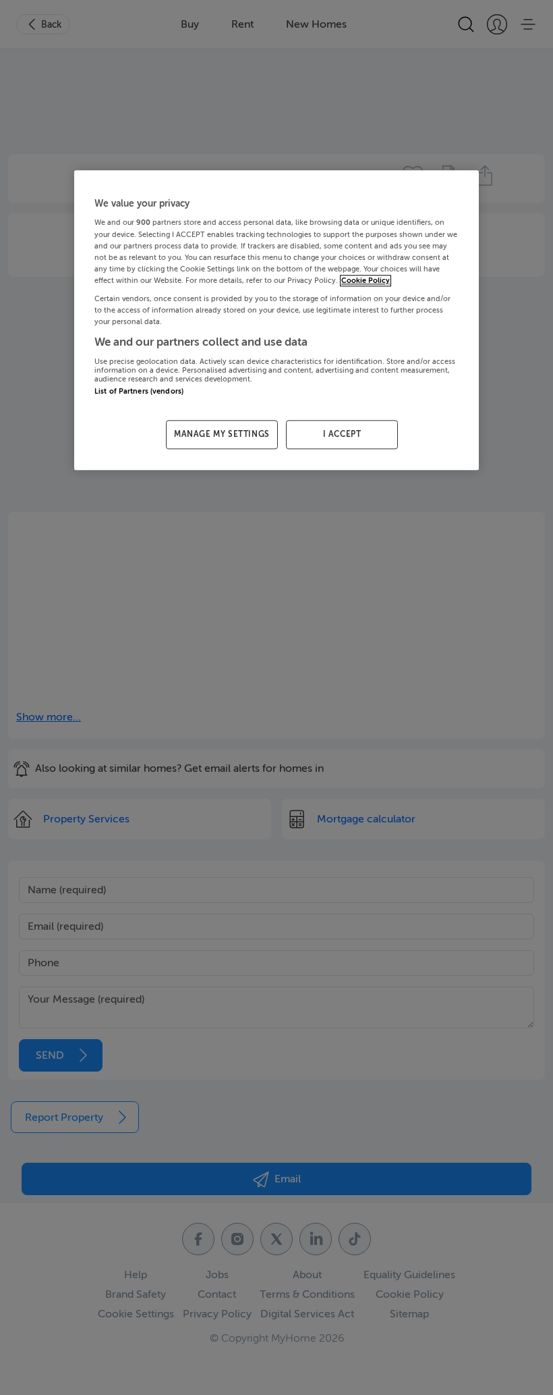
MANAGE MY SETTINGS (222, 434)
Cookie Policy (365, 280)
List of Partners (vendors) (138, 391)
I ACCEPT (342, 434)
